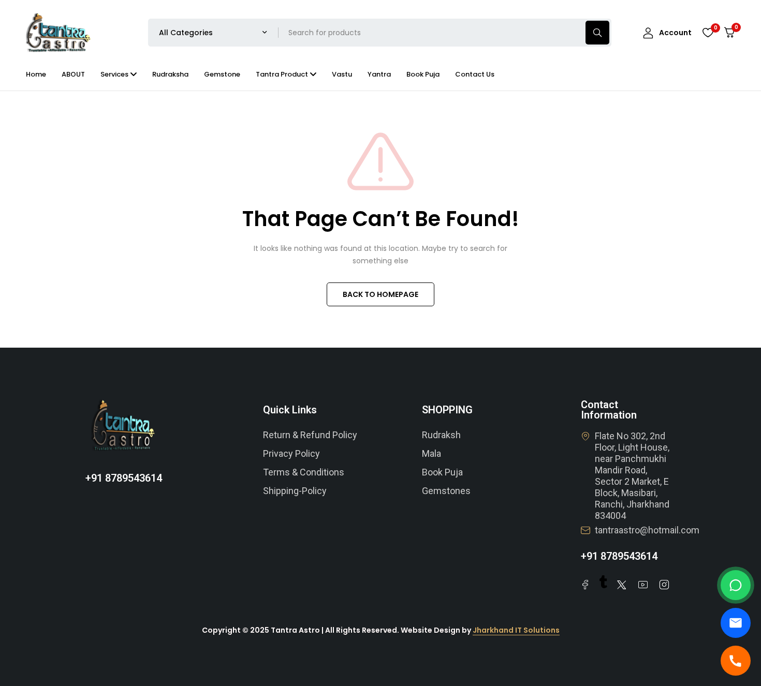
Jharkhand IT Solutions (516, 630)
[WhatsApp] (736, 585)
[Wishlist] (707, 32)
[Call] (736, 661)
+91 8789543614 (123, 478)
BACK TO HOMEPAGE (380, 294)
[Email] (736, 623)
